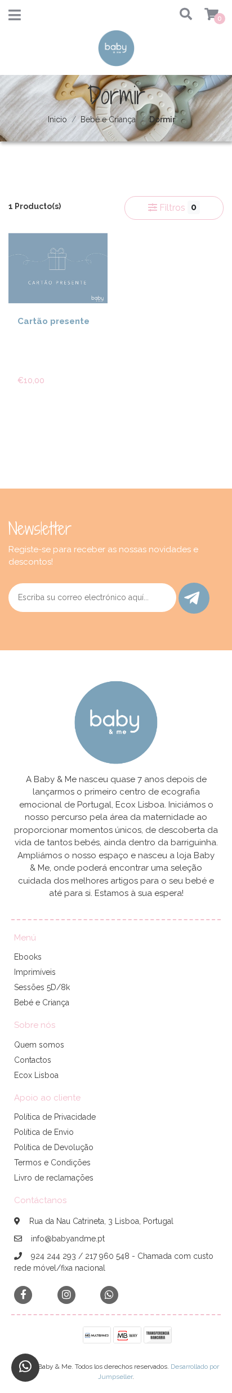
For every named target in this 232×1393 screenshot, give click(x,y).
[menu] (204, 15)
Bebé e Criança (108, 119)
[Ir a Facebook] (23, 1294)
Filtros (177, 207)
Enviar (194, 598)
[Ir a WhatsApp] (109, 1295)
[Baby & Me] (116, 51)
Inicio (57, 119)
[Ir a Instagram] (66, 1295)
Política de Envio (44, 1132)
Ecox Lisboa (36, 1075)
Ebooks (28, 956)
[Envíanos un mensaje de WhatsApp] (25, 1368)
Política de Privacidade (55, 1116)
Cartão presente (53, 321)
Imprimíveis (35, 972)
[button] (181, 15)
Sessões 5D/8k (42, 987)
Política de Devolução (53, 1147)
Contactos (32, 1059)
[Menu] (14, 17)
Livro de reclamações (53, 1177)
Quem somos (39, 1044)
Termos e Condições (52, 1162)
